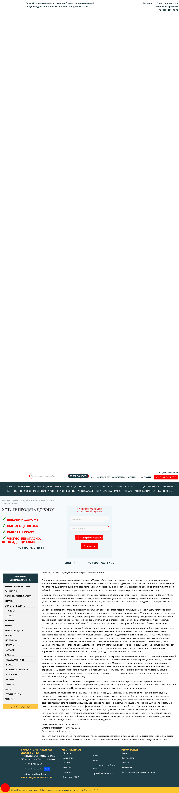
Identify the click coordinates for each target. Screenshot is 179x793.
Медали (9, 635)
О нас (91, 477)
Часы (8, 689)
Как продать (128, 757)
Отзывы (132, 477)
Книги (8, 625)
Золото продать (15, 605)
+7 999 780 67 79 (34, 763)
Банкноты (11, 591)
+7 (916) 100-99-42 (168, 9)
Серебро (9, 679)
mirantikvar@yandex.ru (35, 774)
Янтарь (9, 699)
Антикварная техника (17, 586)
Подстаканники (14, 659)
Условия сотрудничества (111, 477)
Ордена (9, 654)
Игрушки (10, 610)
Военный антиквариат (18, 596)
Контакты (145, 477)
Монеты (9, 645)
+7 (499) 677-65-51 (31, 547)
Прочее (9, 664)
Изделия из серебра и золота (104, 767)
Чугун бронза (13, 694)
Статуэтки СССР (71, 776)
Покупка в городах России (32, 500)
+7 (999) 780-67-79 (168, 472)
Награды (10, 649)
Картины (10, 620)
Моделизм (11, 640)
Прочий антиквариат (17, 669)
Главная (6, 500)
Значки (15, 500)
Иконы (9, 615)
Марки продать (14, 630)
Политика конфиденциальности (138, 772)
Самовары (11, 674)
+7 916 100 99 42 (37, 768)
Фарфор (9, 684)
